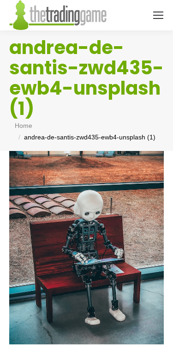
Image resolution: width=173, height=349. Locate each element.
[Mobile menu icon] (158, 15)
